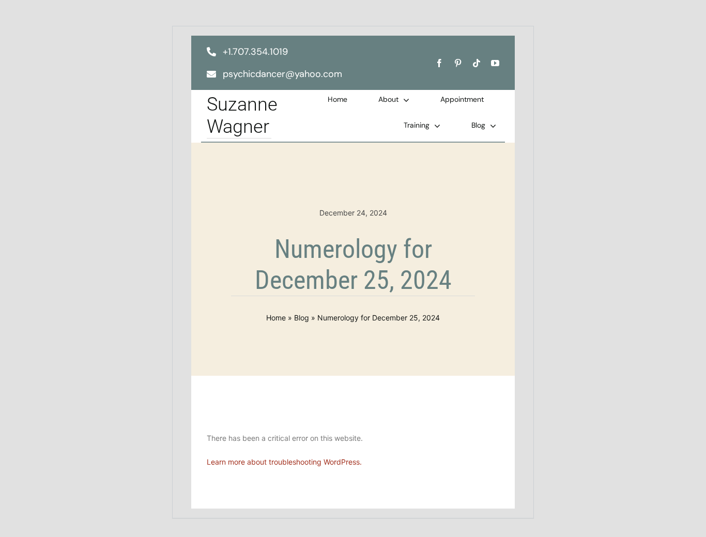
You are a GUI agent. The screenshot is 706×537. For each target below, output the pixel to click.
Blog (301, 317)
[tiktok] (476, 63)
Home (276, 317)
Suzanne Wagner (242, 115)
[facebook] (439, 63)
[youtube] (495, 63)
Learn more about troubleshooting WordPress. (284, 461)
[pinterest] (458, 63)
